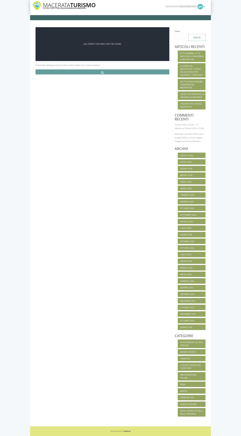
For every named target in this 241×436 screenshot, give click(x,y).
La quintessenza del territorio (190, 367)
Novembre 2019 (187, 313)
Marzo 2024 (186, 274)
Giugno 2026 (186, 168)
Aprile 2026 (186, 181)
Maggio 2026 (186, 175)
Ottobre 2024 (187, 247)
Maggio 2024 (186, 267)
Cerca (177, 31)
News (183, 384)
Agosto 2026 (186, 155)
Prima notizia (187, 397)
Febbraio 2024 (187, 281)
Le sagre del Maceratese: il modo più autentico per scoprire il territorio (191, 70)
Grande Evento (188, 351)
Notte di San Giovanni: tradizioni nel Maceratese (191, 84)
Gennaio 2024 (186, 287)
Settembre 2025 (188, 214)
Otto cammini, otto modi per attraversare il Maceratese (192, 56)
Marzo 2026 (186, 188)
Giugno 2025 (186, 234)
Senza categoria (188, 404)
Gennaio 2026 (186, 201)
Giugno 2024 (186, 261)
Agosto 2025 (186, 221)
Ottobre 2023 (187, 307)
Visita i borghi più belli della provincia (191, 412)
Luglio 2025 (186, 228)
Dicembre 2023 (187, 294)
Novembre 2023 (187, 300)
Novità (183, 391)
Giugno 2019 (186, 327)
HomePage (185, 358)
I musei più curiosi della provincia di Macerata (192, 96)
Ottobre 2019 (187, 320)
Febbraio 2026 (187, 194)
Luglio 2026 (186, 161)
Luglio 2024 (186, 254)
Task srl (127, 431)
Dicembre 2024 (187, 241)
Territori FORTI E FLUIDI (194, 128)
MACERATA (69, 5)
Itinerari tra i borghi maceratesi (191, 105)
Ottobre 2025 (187, 208)
